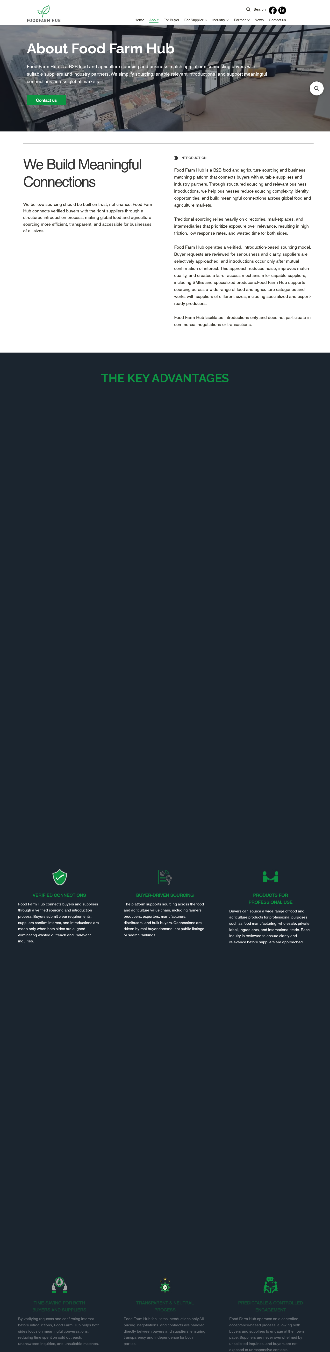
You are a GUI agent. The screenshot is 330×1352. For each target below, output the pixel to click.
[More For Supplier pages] (206, 20)
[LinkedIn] (282, 10)
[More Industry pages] (228, 20)
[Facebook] (273, 10)
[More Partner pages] (248, 20)
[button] (316, 88)
